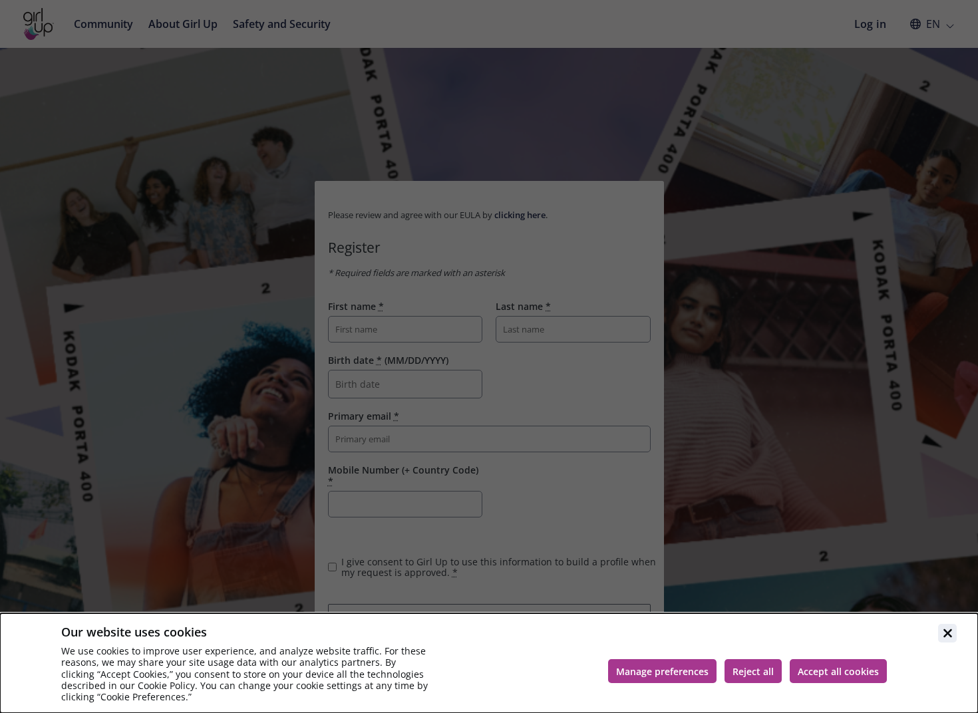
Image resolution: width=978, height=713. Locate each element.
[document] (489, 663)
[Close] (947, 633)
